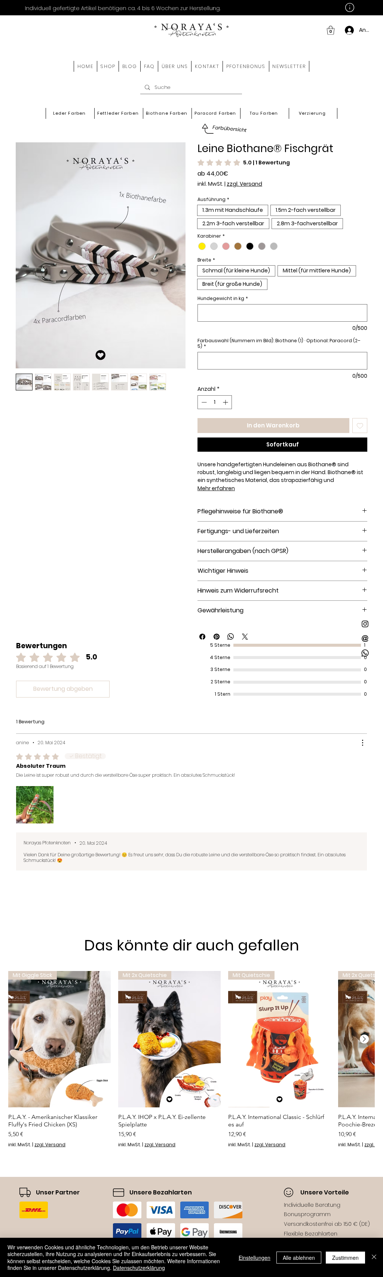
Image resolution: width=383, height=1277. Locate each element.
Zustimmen (345, 1257)
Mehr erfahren (216, 488)
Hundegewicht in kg (222, 298)
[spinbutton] (214, 402)
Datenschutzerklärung (139, 1267)
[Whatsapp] (365, 653)
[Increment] (226, 402)
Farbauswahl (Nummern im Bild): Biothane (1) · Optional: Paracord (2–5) (278, 343)
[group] (191, 1059)
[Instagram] (365, 623)
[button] (108, 66)
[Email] (365, 638)
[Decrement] (203, 402)
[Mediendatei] (34, 804)
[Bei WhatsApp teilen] (230, 636)
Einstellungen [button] (254, 1257)
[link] (330, 30)
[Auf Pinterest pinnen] (216, 636)
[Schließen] (374, 1257)
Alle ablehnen (299, 1257)
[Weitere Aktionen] (362, 742)
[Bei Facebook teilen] (202, 636)
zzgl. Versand (244, 184)
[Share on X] (244, 636)
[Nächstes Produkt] (364, 1039)
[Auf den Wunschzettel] (360, 425)
